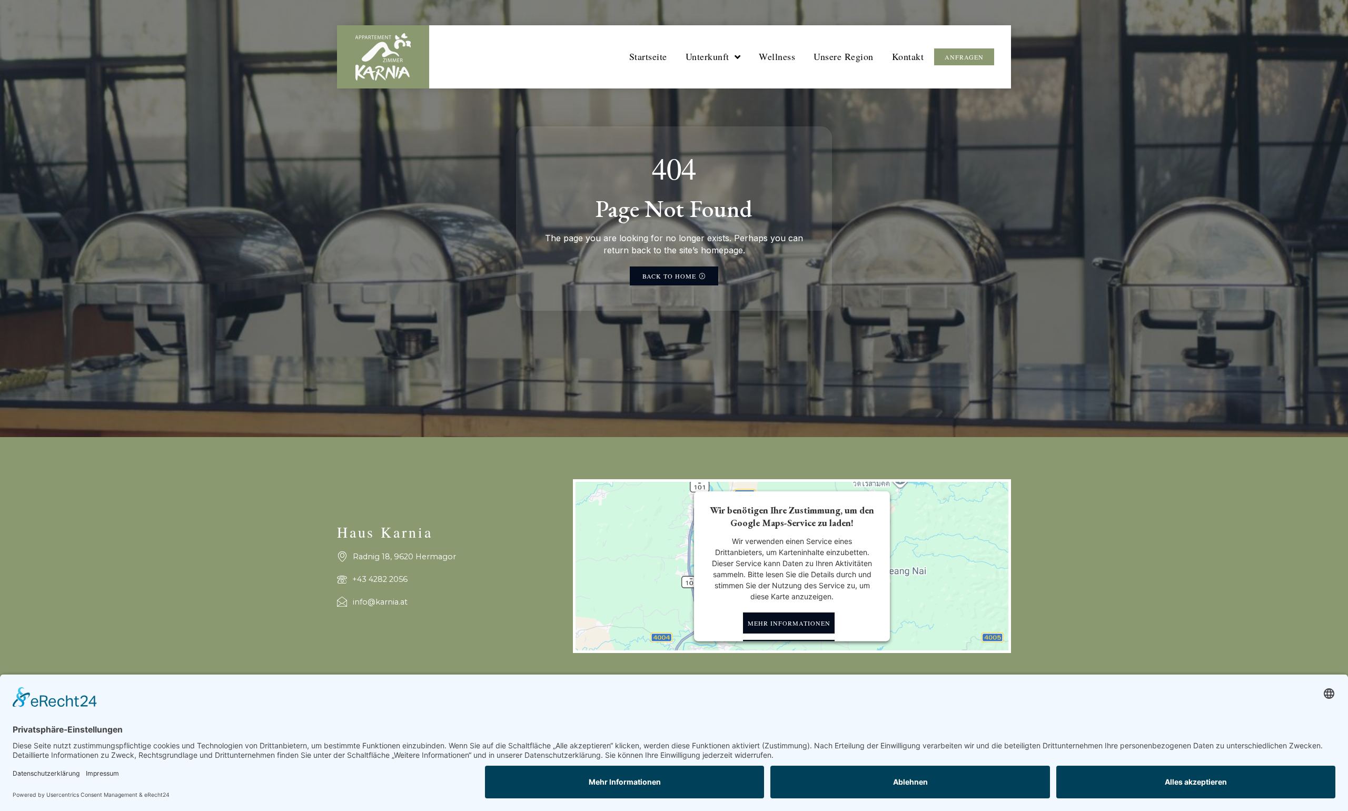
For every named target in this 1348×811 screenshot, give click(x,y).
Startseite (648, 56)
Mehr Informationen (789, 623)
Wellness (777, 56)
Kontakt (908, 56)
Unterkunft (707, 56)
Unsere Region (844, 56)
